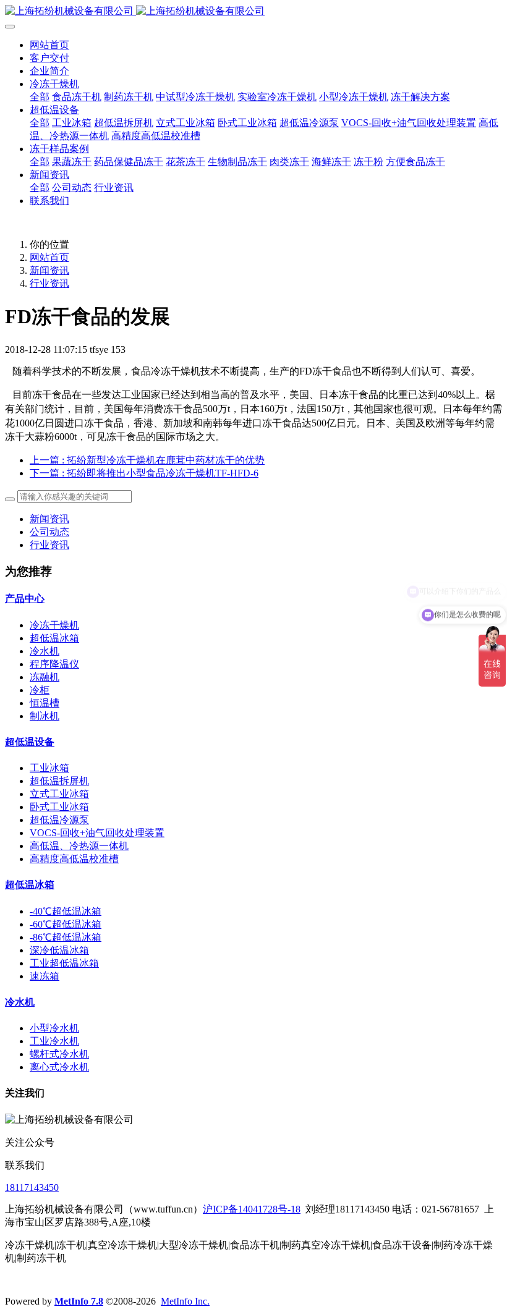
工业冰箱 (49, 768)
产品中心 (25, 598)
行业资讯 (49, 283)
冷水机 (44, 651)
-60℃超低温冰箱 (65, 924)
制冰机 (44, 716)
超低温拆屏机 (59, 781)
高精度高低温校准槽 (74, 858)
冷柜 (39, 690)
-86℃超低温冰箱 (65, 937)
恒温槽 (44, 703)
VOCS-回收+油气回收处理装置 (97, 832)
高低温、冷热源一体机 (79, 845)
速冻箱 (44, 976)
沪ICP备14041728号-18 (251, 1209)
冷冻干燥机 (54, 625)
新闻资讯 (49, 270)
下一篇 (144, 473)
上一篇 (147, 460)
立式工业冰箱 (59, 794)
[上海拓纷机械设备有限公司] (253, 11)
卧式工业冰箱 (59, 807)
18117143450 (32, 1187)
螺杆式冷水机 (59, 1054)
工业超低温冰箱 (64, 963)
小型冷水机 (54, 1028)
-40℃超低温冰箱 (65, 911)
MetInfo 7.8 (78, 1301)
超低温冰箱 (54, 638)
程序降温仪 (54, 664)
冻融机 (44, 677)
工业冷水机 (54, 1041)
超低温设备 (29, 742)
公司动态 (49, 532)
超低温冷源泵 (59, 820)
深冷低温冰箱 (59, 950)
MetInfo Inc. (185, 1301)
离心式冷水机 (59, 1067)
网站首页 (49, 45)
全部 (39, 96)
